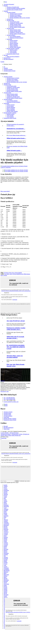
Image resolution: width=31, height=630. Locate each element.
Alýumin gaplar (10, 20)
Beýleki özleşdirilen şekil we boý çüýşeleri (20, 17)
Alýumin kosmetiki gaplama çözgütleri (16, 8)
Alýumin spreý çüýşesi (16, 434)
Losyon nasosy (13, 41)
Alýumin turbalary (11, 35)
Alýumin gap (10, 19)
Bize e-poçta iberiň (5, 191)
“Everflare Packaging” (9, 4)
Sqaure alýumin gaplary (15, 29)
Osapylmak (9, 39)
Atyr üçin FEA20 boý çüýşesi (16, 321)
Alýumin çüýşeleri (11, 12)
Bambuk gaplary (14, 49)
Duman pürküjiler (14, 43)
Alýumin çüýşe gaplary (15, 15)
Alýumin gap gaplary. (6, 434)
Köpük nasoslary (14, 40)
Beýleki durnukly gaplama (13, 48)
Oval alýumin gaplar (14, 21)
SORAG (3, 380)
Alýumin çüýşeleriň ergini (13, 7)
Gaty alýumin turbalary (15, 36)
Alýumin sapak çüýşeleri (15, 16)
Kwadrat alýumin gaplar (15, 25)
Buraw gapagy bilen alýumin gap (12, 435)
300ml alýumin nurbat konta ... (16, 138)
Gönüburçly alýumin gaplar (16, 23)
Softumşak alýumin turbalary (16, 37)
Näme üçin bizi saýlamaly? (13, 56)
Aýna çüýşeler (13, 51)
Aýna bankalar (13, 52)
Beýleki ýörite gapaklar (15, 47)
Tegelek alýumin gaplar (15, 24)
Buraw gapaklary (14, 44)
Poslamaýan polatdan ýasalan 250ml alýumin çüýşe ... (16, 328)
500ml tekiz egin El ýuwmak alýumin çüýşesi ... (15, 337)
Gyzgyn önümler (5, 432)
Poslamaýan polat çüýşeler (13, 53)
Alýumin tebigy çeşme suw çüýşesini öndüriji (15, 356)
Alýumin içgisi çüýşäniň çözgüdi (14, 9)
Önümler (6, 11)
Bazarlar (6, 5)
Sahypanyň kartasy (14, 432)
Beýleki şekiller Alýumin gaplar (17, 27)
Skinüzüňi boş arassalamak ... (16, 128)
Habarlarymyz (7, 57)
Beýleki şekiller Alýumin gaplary (17, 33)
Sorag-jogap (6, 429)
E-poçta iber (3, 438)
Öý (4, 66)
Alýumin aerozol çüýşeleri (16, 13)
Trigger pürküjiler (14, 45)
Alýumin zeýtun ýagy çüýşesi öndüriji (13, 272)
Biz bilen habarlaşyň (8, 59)
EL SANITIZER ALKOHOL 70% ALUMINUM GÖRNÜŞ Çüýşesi (16, 347)
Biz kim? (6, 55)
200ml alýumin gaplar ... (14, 150)
